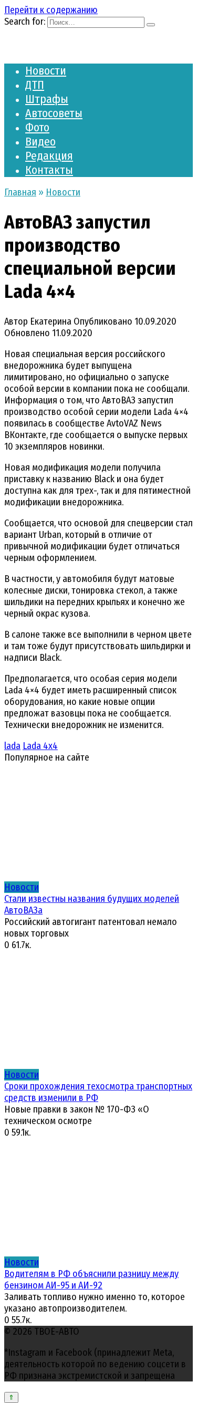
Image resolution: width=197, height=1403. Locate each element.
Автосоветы (53, 113)
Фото (37, 127)
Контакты (49, 170)
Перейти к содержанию (51, 10)
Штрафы (46, 99)
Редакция (49, 156)
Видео (40, 141)
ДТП (34, 85)
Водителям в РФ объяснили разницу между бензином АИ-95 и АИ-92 (91, 1279)
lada (12, 746)
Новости (45, 71)
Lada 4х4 (40, 746)
